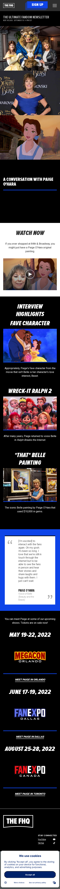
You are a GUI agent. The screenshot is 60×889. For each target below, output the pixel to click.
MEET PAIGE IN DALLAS (30, 736)
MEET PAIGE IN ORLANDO (30, 679)
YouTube (42, 839)
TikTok (41, 843)
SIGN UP (37, 4)
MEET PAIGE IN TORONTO (30, 793)
